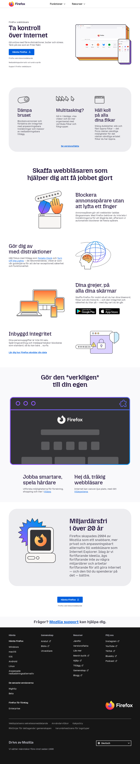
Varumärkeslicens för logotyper (72, 728)
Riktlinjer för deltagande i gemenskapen (30, 728)
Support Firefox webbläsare (20, 67)
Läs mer (77, 650)
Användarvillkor (60, 723)
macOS (12, 651)
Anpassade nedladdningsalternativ (21, 672)
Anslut (44, 641)
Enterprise (14, 708)
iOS (10, 656)
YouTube (110, 646)
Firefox (119, 705)
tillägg (47, 491)
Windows (14, 647)
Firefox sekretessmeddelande (21, 58)
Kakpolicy (78, 723)
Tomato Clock (45, 258)
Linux (12, 666)
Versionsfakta (80, 646)
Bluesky (110, 656)
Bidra (43, 646)
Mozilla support (64, 622)
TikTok (109, 651)
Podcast (110, 661)
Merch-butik (79, 655)
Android (13, 661)
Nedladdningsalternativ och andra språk (25, 62)
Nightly (13, 688)
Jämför (77, 641)
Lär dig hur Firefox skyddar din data (28, 352)
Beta (11, 693)
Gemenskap (79, 670)
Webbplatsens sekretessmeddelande (28, 723)
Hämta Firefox (20, 52)
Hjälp (76, 660)
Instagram (111, 641)
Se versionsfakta (70, 146)
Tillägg (77, 665)
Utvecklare (46, 651)
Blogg (76, 675)
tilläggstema (81, 491)
